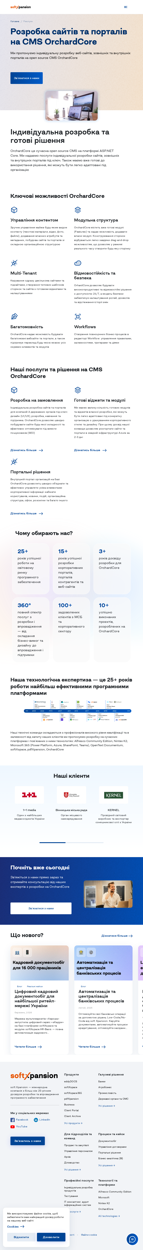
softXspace (70, 1087)
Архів (67, 1157)
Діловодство (71, 1163)
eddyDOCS (70, 1081)
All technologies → (109, 1216)
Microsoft (103, 1197)
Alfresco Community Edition (114, 1192)
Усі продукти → (73, 1123)
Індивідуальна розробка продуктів (78, 1189)
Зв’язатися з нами (26, 78)
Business (69, 1104)
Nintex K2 (104, 1203)
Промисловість (107, 1093)
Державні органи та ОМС (113, 1099)
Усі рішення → (106, 1106)
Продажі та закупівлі (76, 1145)
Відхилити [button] (21, 1237)
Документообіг (107, 1141)
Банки (101, 1081)
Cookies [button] (13, 1226)
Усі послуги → (72, 1212)
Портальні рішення (109, 1153)
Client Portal (71, 1110)
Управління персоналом (78, 1151)
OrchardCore (105, 1209)
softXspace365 (73, 1093)
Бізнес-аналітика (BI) (110, 1158)
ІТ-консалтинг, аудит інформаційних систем (77, 1203)
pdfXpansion (71, 1099)
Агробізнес (105, 1087)
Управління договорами (112, 1147)
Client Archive (72, 1116)
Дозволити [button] (51, 1237)
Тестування (71, 1196)
